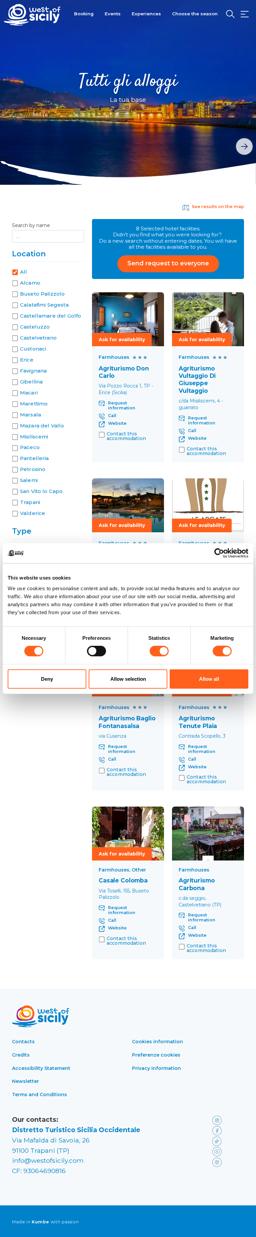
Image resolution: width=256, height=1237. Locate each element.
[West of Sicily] (32, 15)
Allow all (209, 678)
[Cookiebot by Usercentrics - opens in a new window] (219, 553)
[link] (128, 319)
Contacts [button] (23, 1042)
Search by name (31, 225)
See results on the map (218, 206)
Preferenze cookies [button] (156, 1055)
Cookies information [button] (157, 1042)
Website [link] (117, 423)
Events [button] (113, 13)
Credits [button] (21, 1055)
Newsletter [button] (25, 1081)
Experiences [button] (146, 13)
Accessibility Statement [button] (41, 1068)
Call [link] (112, 415)
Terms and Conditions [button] (39, 1095)
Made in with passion (45, 1222)
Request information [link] (121, 405)
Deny (47, 678)
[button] (244, 14)
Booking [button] (84, 13)
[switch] (96, 651)
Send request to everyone (168, 263)
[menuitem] (83, 13)
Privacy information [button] (156, 1068)
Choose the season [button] (195, 13)
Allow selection (128, 678)
